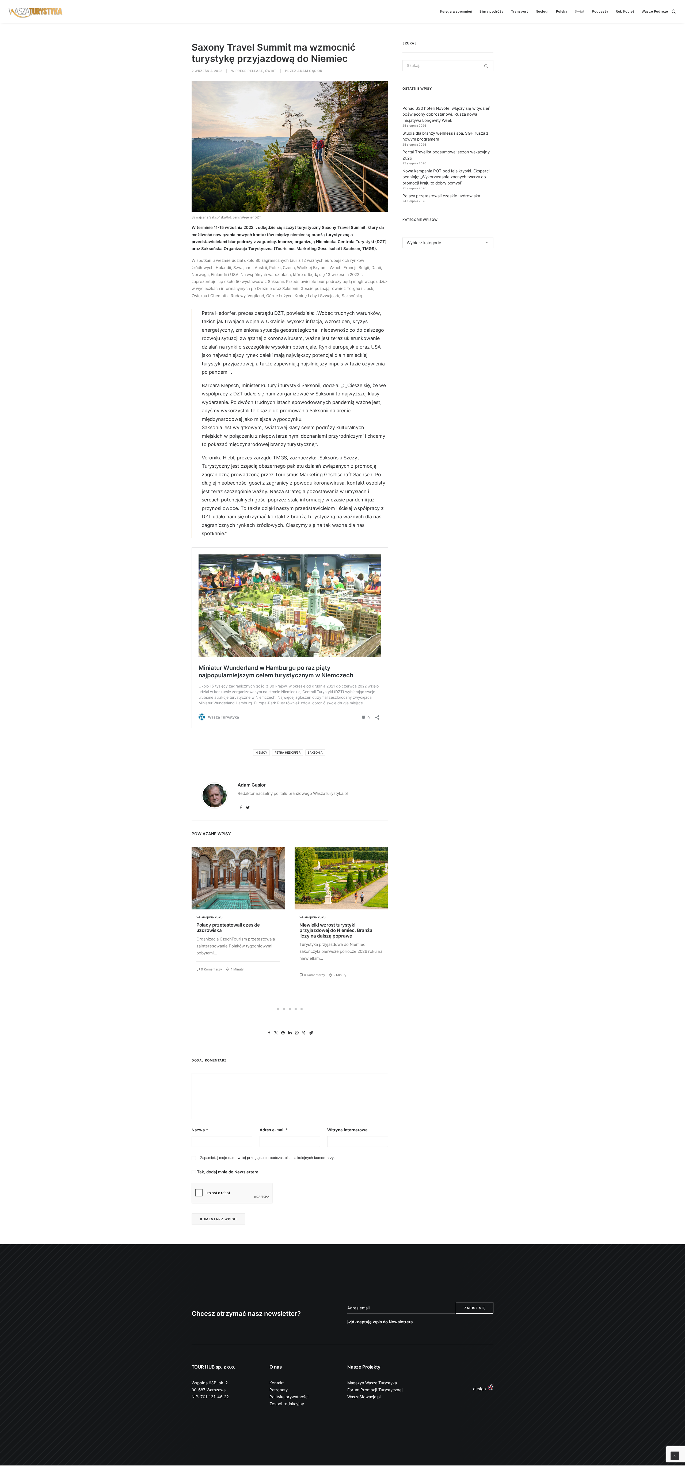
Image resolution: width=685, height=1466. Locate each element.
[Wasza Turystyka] (36, 11)
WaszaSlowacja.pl (364, 1396)
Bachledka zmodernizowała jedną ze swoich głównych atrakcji (339, 927)
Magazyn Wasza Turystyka (372, 1382)
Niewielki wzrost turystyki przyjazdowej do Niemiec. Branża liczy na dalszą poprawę (232, 930)
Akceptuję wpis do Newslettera (382, 1321)
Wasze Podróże (655, 11)
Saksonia (315, 752)
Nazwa (200, 1129)
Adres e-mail (274, 1129)
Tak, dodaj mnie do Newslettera (227, 1171)
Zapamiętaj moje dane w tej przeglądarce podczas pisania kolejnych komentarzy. (267, 1157)
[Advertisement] (447, 301)
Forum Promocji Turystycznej (375, 1389)
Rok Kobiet (625, 11)
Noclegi (542, 11)
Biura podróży (492, 11)
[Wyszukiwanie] (674, 11)
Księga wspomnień (456, 11)
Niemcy (261, 752)
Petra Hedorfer (287, 752)
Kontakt (276, 1382)
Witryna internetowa (347, 1129)
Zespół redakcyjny (286, 1403)
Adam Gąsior (309, 71)
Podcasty (600, 11)
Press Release (249, 71)
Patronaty (278, 1389)
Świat (579, 11)
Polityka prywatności (289, 1396)
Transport (519, 11)
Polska (562, 11)
